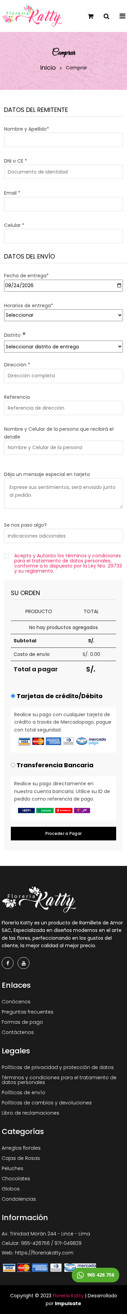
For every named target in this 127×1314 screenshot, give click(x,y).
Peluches (12, 1168)
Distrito (15, 335)
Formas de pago (22, 1022)
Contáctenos (18, 1032)
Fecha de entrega (26, 275)
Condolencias (19, 1199)
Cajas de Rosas (21, 1158)
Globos (11, 1188)
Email (12, 193)
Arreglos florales (21, 1148)
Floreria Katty (68, 1295)
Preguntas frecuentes (28, 1011)
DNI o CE (15, 161)
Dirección (17, 364)
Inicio (48, 68)
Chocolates (16, 1178)
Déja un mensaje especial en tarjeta (47, 474)
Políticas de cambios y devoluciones (47, 1102)
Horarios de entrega (28, 305)
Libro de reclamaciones (30, 1113)
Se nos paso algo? (25, 525)
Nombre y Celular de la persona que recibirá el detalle (58, 433)
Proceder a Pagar (63, 833)
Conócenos (16, 1001)
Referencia (17, 397)
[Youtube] (23, 963)
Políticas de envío (23, 1092)
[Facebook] (8, 963)
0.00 (95, 654)
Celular (14, 225)
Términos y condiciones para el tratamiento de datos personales (59, 1080)
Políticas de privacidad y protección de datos (58, 1067)
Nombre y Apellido (26, 129)
